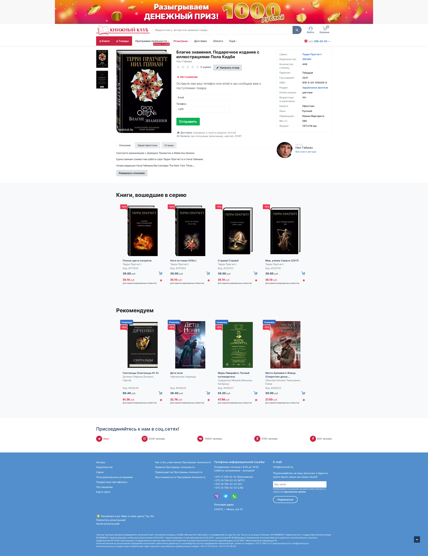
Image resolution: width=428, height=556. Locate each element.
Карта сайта (103, 491)
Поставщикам (104, 487)
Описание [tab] (125, 145)
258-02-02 (318, 41)
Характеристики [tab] (147, 145)
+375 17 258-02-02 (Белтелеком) (233, 476)
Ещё (232, 41)
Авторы (100, 462)
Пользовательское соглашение (114, 477)
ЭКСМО (306, 59)
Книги (106, 41)
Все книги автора (305, 152)
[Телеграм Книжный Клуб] (226, 496)
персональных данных (295, 492)
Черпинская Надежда (183, 376)
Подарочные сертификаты (111, 482)
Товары (124, 41)
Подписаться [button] (285, 499)
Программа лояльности (151, 41)
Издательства (104, 467)
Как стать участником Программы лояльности (183, 462)
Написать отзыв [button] (229, 67)
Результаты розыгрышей (111, 520)
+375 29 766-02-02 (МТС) (229, 480)
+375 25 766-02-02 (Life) (228, 487)
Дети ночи (176, 373)
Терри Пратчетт (312, 54)
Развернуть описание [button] (132, 173)
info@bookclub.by (283, 467)
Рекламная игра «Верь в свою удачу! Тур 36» (127, 516)
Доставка (200, 41)
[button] (297, 30)
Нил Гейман (184, 61)
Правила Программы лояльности (175, 467)
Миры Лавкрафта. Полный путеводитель (233, 375)
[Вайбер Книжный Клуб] (217, 496)
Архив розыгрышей (108, 523)
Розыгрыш (181, 41)
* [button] (161, 281)
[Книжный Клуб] (123, 30)
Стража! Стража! (228, 260)
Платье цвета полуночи (137, 260)
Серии (100, 472)
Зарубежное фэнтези (315, 87)
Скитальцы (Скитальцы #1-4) (141, 373)
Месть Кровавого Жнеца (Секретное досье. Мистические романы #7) (280, 375)
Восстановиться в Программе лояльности (180, 477)
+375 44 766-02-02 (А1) (228, 484)
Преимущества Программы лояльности (178, 472)
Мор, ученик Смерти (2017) (282, 260)
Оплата (218, 41)
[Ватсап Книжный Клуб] (234, 496)
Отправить (188, 122)
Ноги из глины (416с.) (183, 260)
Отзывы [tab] (169, 145)
